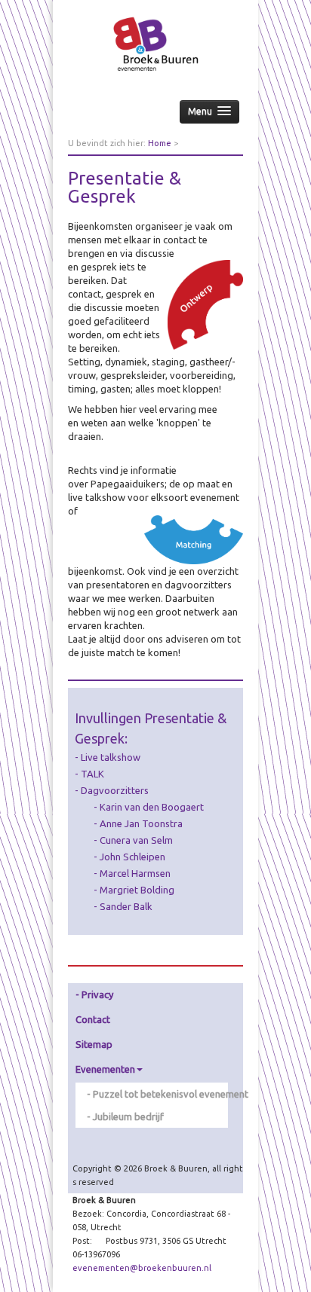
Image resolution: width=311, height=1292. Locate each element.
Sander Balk (126, 906)
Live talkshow (110, 757)
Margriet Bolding (137, 889)
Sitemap (93, 1044)
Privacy (97, 994)
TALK (92, 773)
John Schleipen (132, 856)
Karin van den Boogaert (152, 807)
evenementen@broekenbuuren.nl (141, 1267)
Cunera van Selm (136, 840)
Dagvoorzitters (115, 790)
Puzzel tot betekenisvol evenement (160, 1094)
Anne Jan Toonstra (141, 823)
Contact (92, 1019)
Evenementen (105, 1069)
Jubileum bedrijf (128, 1116)
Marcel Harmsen (135, 873)
